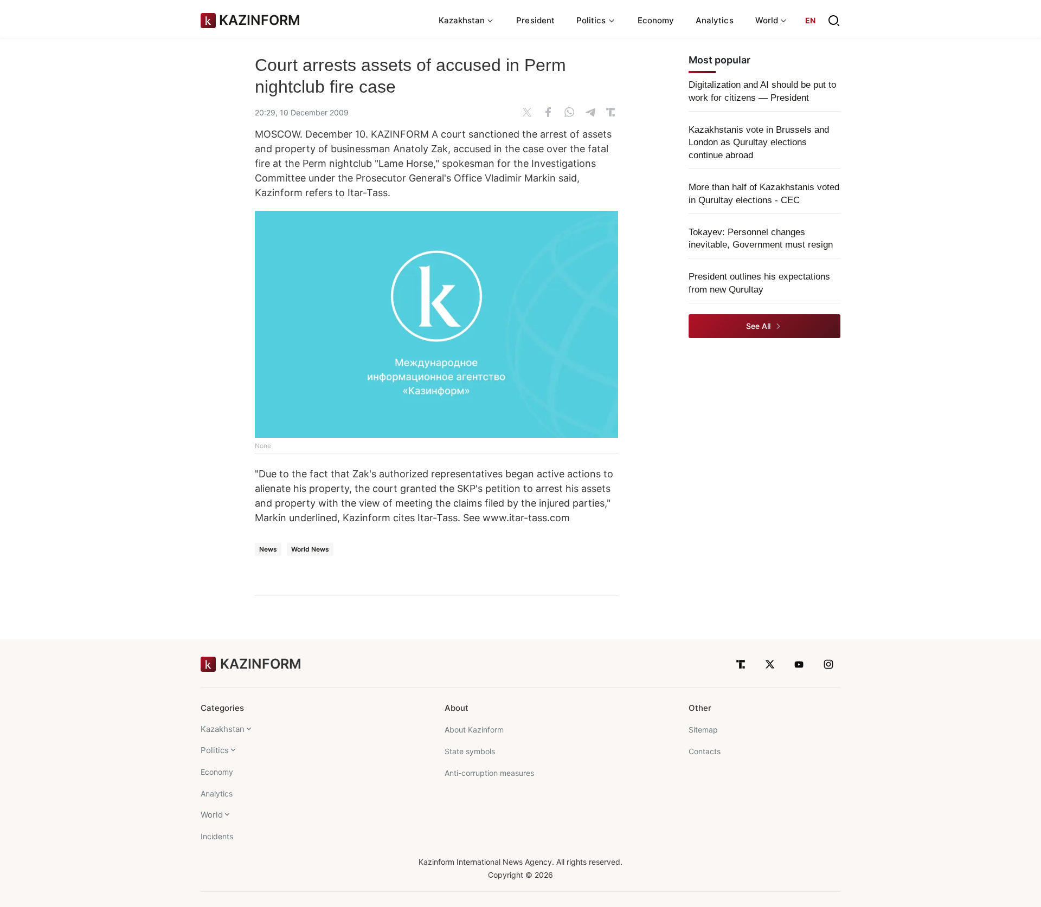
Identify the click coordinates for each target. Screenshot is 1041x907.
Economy (656, 20)
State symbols (470, 751)
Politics (215, 750)
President (535, 20)
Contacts (705, 751)
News (268, 549)
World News (310, 549)
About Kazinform (474, 729)
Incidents (217, 836)
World (212, 814)
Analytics (715, 20)
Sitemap (703, 729)
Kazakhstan (223, 729)
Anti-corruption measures (489, 773)
